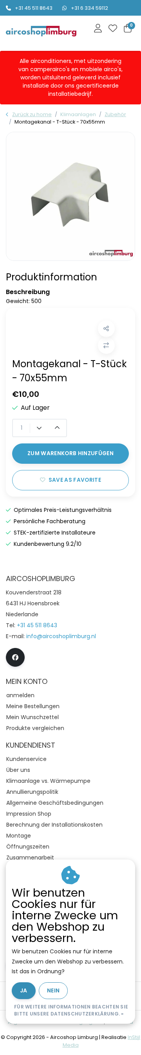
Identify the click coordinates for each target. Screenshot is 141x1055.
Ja (23, 990)
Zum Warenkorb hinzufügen (70, 453)
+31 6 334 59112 (89, 8)
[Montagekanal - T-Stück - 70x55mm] (70, 196)
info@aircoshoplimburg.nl (61, 636)
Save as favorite (75, 480)
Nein (53, 990)
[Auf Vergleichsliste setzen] (106, 345)
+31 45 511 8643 (33, 8)
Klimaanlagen (78, 114)
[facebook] (15, 657)
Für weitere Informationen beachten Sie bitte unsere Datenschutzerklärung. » (71, 1010)
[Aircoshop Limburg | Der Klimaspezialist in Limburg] (41, 31)
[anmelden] (97, 29)
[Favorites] (112, 29)
